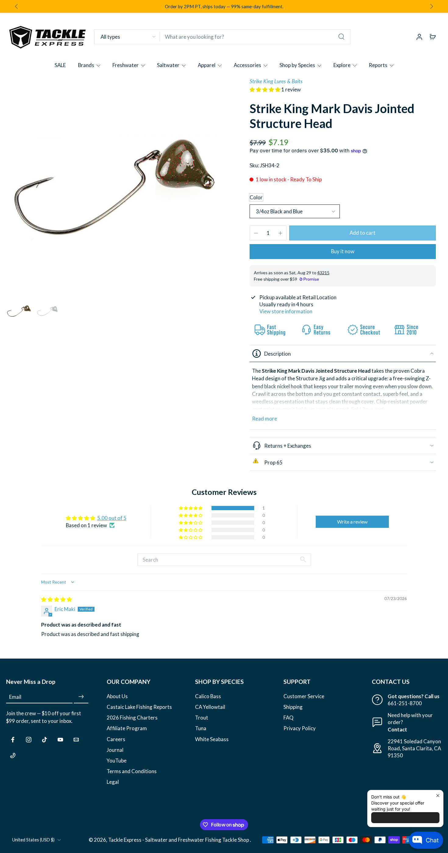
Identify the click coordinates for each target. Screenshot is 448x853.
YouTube (116, 760)
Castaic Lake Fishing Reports (139, 707)
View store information (285, 311)
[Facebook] (13, 739)
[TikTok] (44, 739)
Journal (115, 749)
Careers (116, 739)
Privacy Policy (299, 728)
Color (256, 197)
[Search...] (341, 36)
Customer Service (303, 696)
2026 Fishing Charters (132, 717)
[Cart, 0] (432, 36)
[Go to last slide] (16, 6)
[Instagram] (28, 739)
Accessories (247, 65)
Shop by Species (297, 65)
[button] (265, 89)
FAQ (288, 717)
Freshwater (125, 65)
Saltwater (168, 65)
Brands (86, 65)
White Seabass (212, 739)
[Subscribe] (81, 696)
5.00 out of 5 (111, 518)
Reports (378, 65)
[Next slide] (431, 6)
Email (15, 697)
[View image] (19, 311)
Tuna (200, 728)
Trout (201, 717)
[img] (56, 599)
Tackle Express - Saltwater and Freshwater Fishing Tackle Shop (179, 840)
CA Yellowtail (210, 707)
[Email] (76, 739)
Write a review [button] (352, 521)
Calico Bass (208, 696)
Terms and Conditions (132, 771)
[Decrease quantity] (256, 233)
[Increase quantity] (280, 233)
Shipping (293, 707)
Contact (397, 729)
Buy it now (342, 251)
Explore (341, 65)
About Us (117, 696)
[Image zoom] (115, 187)
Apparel (206, 65)
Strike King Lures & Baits (276, 81)
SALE (60, 65)
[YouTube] (60, 739)
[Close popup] (437, 795)
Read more (264, 418)
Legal (113, 781)
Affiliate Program (127, 728)
